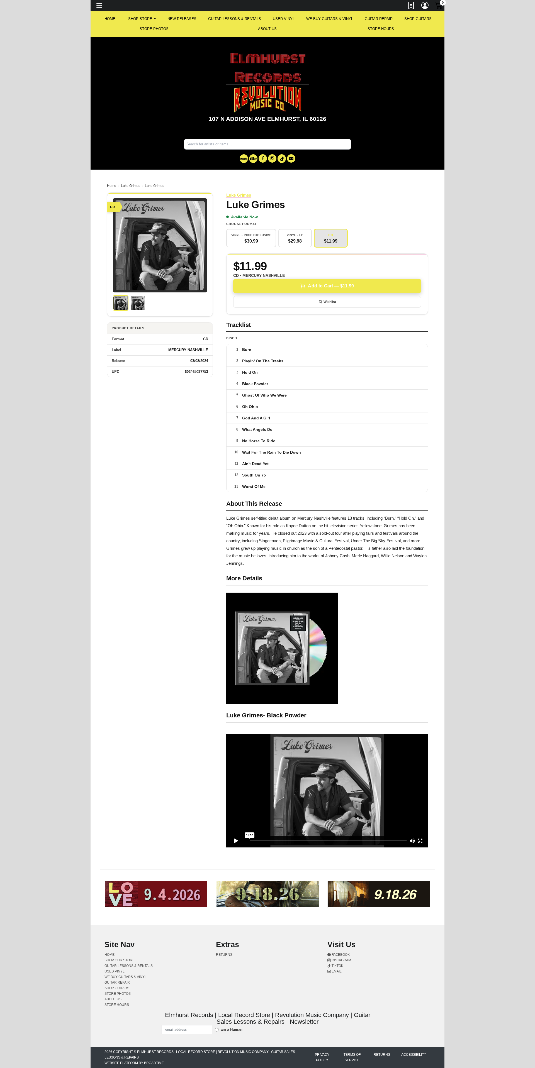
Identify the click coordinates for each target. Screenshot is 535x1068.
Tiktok (337, 966)
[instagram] (272, 158)
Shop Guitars (418, 19)
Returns (224, 955)
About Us (267, 29)
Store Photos (154, 29)
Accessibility (413, 1055)
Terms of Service (352, 1057)
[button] (142, 19)
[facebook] (263, 158)
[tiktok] (281, 158)
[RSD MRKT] (253, 158)
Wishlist (330, 302)
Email (336, 971)
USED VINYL (284, 19)
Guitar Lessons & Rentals (234, 19)
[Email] (291, 158)
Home (111, 186)
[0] (439, 6)
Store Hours (381, 29)
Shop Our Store (119, 960)
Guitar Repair (379, 19)
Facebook (340, 955)
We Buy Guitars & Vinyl (329, 19)
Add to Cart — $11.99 (331, 286)
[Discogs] (244, 158)
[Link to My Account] (425, 6)
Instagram (341, 960)
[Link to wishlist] (411, 6)
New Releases (181, 19)
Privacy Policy (322, 1057)
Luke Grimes (130, 186)
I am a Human (230, 1029)
